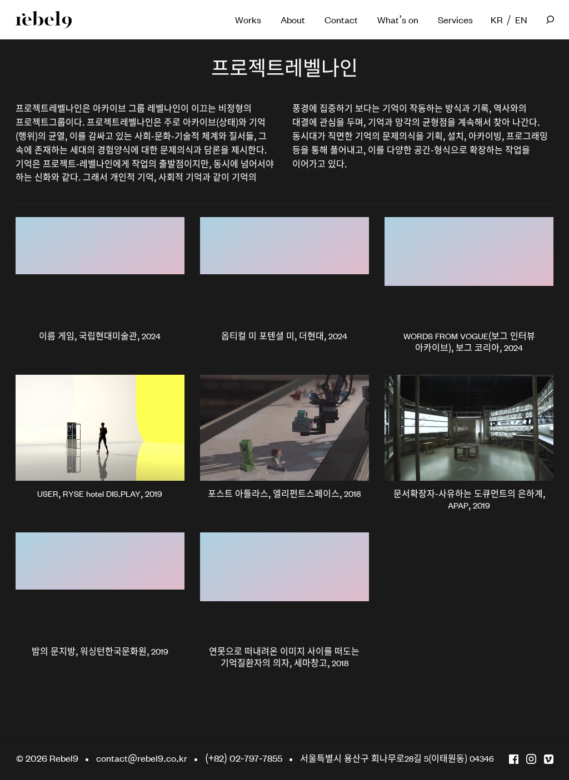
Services (455, 19)
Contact (341, 19)
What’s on (397, 19)
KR (495, 19)
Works (248, 19)
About (293, 19)
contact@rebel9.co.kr (141, 757)
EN (520, 19)
